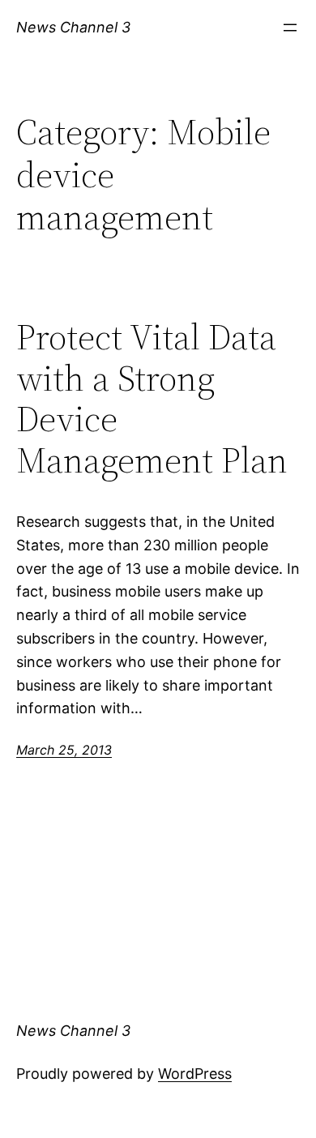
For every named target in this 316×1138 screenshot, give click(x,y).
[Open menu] (290, 27)
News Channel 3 (73, 27)
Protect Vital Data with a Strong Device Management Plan (152, 399)
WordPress (195, 1073)
